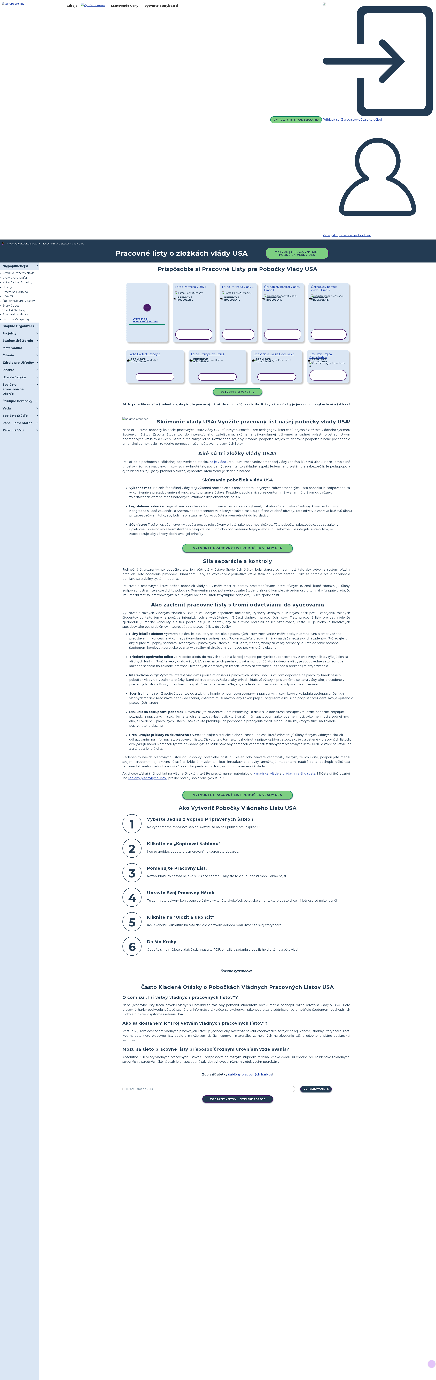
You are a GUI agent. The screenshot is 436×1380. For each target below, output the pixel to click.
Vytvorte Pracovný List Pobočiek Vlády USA (297, 253)
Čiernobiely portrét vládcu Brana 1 (282, 288)
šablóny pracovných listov (147, 778)
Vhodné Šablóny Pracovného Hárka (15, 312)
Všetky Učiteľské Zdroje (23, 243)
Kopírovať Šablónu (194, 293)
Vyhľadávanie (314, 1088)
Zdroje (72, 6)
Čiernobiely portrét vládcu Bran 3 (324, 288)
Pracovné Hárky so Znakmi (15, 294)
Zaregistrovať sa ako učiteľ (361, 119)
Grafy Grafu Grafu (15, 277)
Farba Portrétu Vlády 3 (238, 287)
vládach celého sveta (299, 773)
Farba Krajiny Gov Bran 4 (207, 354)
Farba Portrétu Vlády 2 (144, 354)
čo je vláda (218, 462)
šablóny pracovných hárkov (250, 1074)
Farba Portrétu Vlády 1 (190, 287)
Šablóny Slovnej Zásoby (19, 300)
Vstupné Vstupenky (16, 319)
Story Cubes (11, 305)
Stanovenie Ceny (124, 6)
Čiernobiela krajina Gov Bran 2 (274, 354)
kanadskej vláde (266, 773)
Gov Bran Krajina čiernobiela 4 (320, 355)
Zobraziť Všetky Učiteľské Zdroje (237, 1099)
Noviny (7, 287)
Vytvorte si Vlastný (237, 391)
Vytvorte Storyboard (161, 6)
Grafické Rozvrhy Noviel (19, 273)
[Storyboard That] (13, 3)
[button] (94, 6)
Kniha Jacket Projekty (17, 282)
